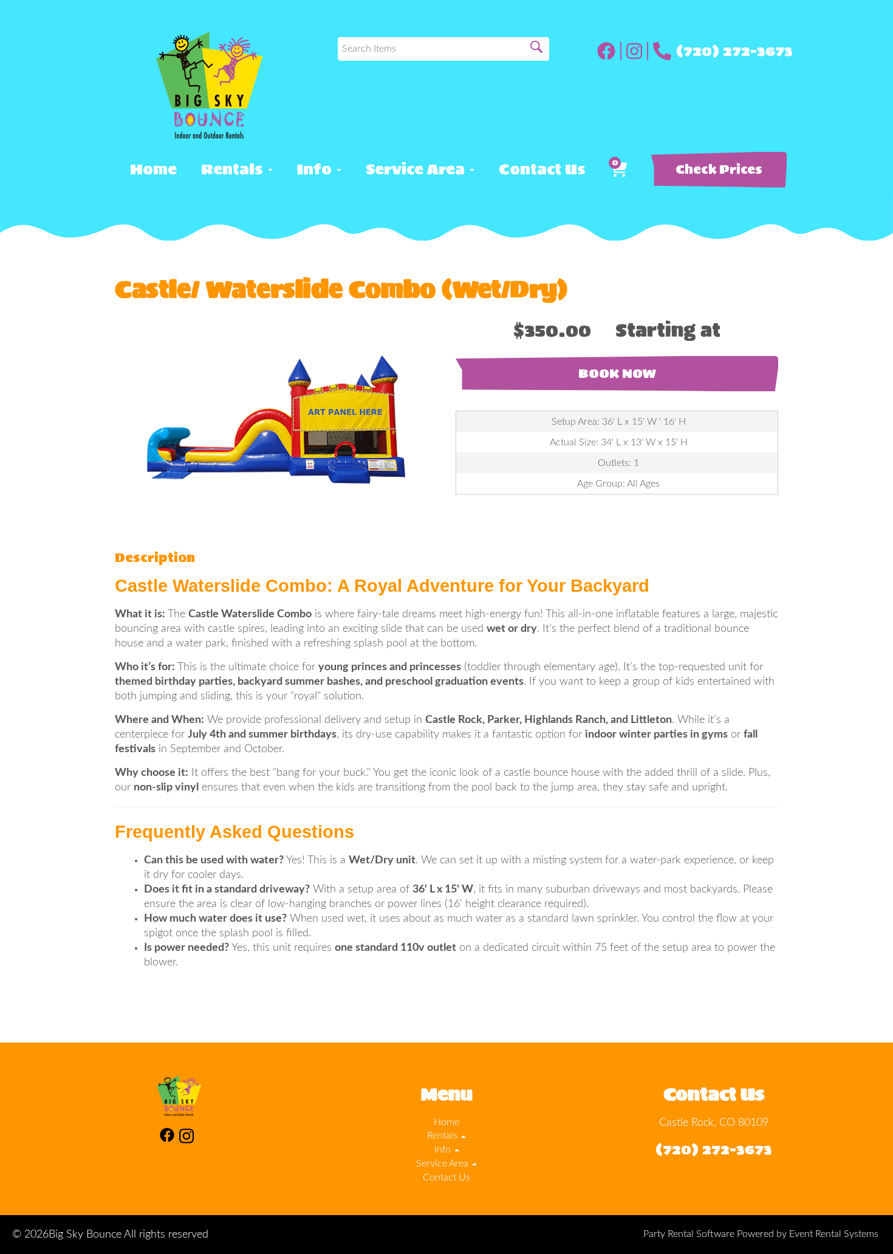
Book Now (617, 373)
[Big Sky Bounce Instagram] (637, 51)
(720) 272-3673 (734, 51)
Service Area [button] (417, 169)
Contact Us (542, 169)
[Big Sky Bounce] (209, 85)
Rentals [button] (234, 169)
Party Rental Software (688, 1234)
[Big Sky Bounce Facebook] (609, 51)
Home (153, 169)
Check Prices (719, 169)
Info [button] (316, 169)
